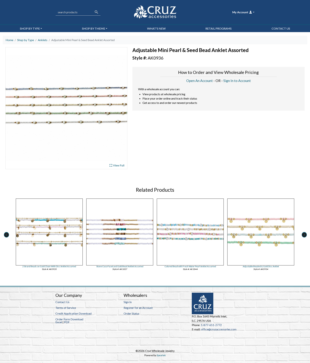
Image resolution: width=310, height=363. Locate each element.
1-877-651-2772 (211, 325)
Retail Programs (218, 28)
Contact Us (281, 28)
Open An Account (199, 81)
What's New (156, 28)
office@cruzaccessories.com (218, 329)
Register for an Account (138, 307)
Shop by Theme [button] (93, 28)
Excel (58, 322)
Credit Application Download (73, 313)
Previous (6, 235)
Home (9, 40)
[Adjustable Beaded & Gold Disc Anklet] (260, 232)
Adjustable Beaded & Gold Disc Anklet (261, 266)
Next (304, 235)
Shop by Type (25, 40)
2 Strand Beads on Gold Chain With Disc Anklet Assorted (49, 266)
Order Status (131, 313)
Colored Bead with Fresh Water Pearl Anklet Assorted (190, 266)
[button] (243, 12)
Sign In (128, 302)
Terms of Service (65, 307)
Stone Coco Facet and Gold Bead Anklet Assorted (119, 266)
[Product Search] (96, 12)
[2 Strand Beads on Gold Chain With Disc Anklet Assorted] (49, 232)
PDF (67, 322)
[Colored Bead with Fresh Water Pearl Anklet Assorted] (190, 232)
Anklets (42, 40)
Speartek (161, 355)
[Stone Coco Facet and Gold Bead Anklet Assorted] (119, 232)
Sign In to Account (237, 81)
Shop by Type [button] (30, 28)
